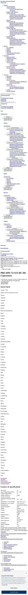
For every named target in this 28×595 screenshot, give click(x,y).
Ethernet (6, 558)
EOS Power (21, 87)
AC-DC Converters (14, 29)
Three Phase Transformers (16, 41)
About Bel (6, 542)
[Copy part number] (1, 269)
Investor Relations (10, 1)
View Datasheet (4, 282)
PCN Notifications (20, 73)
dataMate (16, 87)
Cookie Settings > (14, 587)
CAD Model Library (15, 63)
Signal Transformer (19, 88)
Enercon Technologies (9, 546)
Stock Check (7, 567)
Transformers (7, 561)
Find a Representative (11, 533)
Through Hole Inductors (20, 16)
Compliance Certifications (16, 72)
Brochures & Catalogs (20, 70)
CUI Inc (12, 87)
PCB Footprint (4, 481)
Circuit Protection (8, 555)
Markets (5, 46)
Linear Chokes (19, 17)
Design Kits (20, 18)
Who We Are (4, 539)
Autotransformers (20, 42)
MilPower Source (8, 547)
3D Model (3, 479)
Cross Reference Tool (9, 569)
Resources (6, 55)
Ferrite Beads (13, 17)
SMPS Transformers (14, 43)
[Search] (15, 102)
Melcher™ (12, 88)
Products (6, 5)
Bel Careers (3, 1)
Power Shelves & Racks (20, 33)
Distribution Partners (21, 533)
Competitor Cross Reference (17, 64)
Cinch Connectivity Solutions (10, 544)
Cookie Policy (5, 584)
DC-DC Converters (18, 258)
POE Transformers (14, 39)
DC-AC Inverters (19, 31)
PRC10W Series (4, 259)
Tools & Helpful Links (6, 565)
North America (13, 81)
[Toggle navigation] (10, 108)
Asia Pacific (17, 83)
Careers (5, 543)
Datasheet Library (14, 69)
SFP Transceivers (19, 25)
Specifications (4, 478)
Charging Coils (13, 18)
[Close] (4, 114)
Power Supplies (9, 258)
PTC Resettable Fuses (18, 9)
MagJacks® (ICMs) (14, 23)
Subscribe (3, 532)
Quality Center (7, 570)
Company (6, 74)
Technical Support (5, 483)
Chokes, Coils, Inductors (9, 557)
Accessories (12, 10)
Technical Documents (6, 482)
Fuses (11, 9)
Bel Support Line (5, 535)
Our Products (4, 552)
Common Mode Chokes (15, 14)
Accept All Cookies (14, 592)
